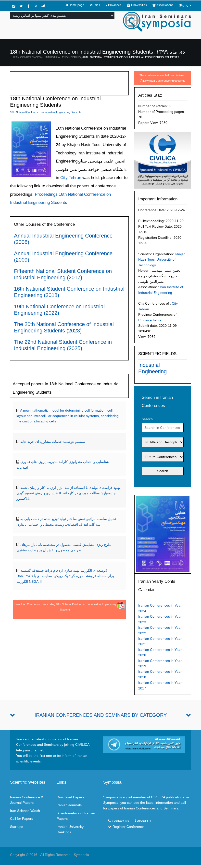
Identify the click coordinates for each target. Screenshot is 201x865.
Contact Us (120, 821)
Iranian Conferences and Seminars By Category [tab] (101, 715)
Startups (16, 827)
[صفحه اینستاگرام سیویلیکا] (13, 6)
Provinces (114, 5)
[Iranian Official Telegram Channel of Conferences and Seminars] (144, 744)
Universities (139, 5)
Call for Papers (21, 818)
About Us (144, 821)
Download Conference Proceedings (164, 80)
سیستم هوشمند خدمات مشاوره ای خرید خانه (52, 442)
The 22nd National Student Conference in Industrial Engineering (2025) (63, 345)
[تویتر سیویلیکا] (21, 6)
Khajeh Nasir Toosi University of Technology (162, 259)
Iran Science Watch (25, 811)
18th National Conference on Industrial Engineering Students (131, 57)
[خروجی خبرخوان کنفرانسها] (35, 6)
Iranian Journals (69, 805)
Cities (96, 5)
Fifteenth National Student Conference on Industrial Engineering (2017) (63, 274)
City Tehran (70, 177)
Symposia (81, 855)
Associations (164, 5)
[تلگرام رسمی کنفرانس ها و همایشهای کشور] (43, 6)
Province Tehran (150, 320)
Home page (76, 5)
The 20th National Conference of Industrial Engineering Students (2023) (64, 327)
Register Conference (129, 827)
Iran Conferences (27, 57)
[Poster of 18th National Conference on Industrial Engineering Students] (162, 534)
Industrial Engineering (63, 57)
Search (147, 419)
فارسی (186, 5)
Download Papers (70, 797)
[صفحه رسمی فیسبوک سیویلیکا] (28, 6)
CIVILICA (158, 797)
